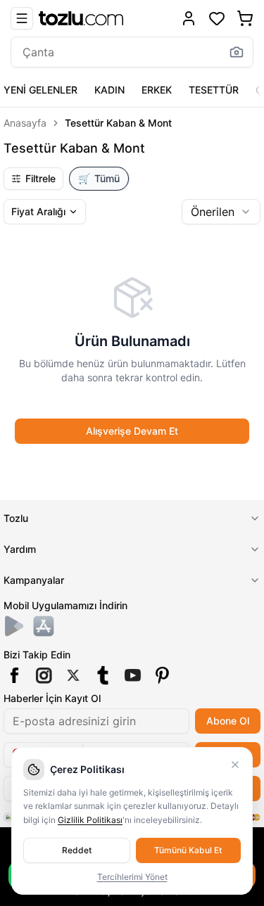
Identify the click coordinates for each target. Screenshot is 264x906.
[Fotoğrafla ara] (236, 52)
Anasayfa (25, 123)
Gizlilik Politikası (90, 820)
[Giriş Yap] (188, 18)
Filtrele (40, 178)
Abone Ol (227, 721)
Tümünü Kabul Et (188, 850)
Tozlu (16, 518)
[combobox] (221, 211)
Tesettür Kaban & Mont (118, 123)
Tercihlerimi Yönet (132, 877)
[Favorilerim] (216, 18)
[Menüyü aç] (22, 18)
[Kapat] (235, 764)
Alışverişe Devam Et (132, 431)
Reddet (77, 850)
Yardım (20, 549)
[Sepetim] (245, 18)
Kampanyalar (34, 580)
